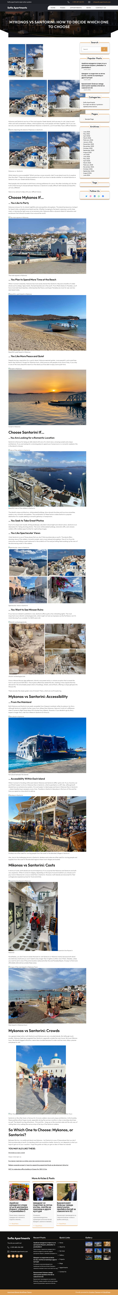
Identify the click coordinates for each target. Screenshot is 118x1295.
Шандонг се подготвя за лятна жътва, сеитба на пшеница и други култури (93, 76)
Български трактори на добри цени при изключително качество (29, 1161)
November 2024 (88, 167)
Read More (15, 1224)
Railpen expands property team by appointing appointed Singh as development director (38, 1165)
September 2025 (88, 150)
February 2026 (88, 140)
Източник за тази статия (16, 1153)
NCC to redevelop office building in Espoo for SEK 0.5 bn (27, 1169)
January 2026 (87, 142)
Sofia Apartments (17, 7)
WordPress (106, 1292)
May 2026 (86, 134)
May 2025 (86, 158)
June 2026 (86, 132)
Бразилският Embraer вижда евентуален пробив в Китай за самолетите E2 (93, 86)
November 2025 (88, 146)
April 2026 (86, 136)
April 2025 (86, 161)
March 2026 (87, 138)
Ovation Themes (94, 1292)
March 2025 (87, 163)
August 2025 (87, 152)
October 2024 (88, 169)
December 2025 (88, 144)
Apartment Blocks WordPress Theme (19, 1292)
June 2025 (86, 156)
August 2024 (87, 173)
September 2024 (88, 171)
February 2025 (88, 165)
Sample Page (89, 119)
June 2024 (86, 175)
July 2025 (86, 154)
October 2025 (87, 148)
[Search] (104, 49)
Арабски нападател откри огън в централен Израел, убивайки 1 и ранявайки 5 (94, 65)
